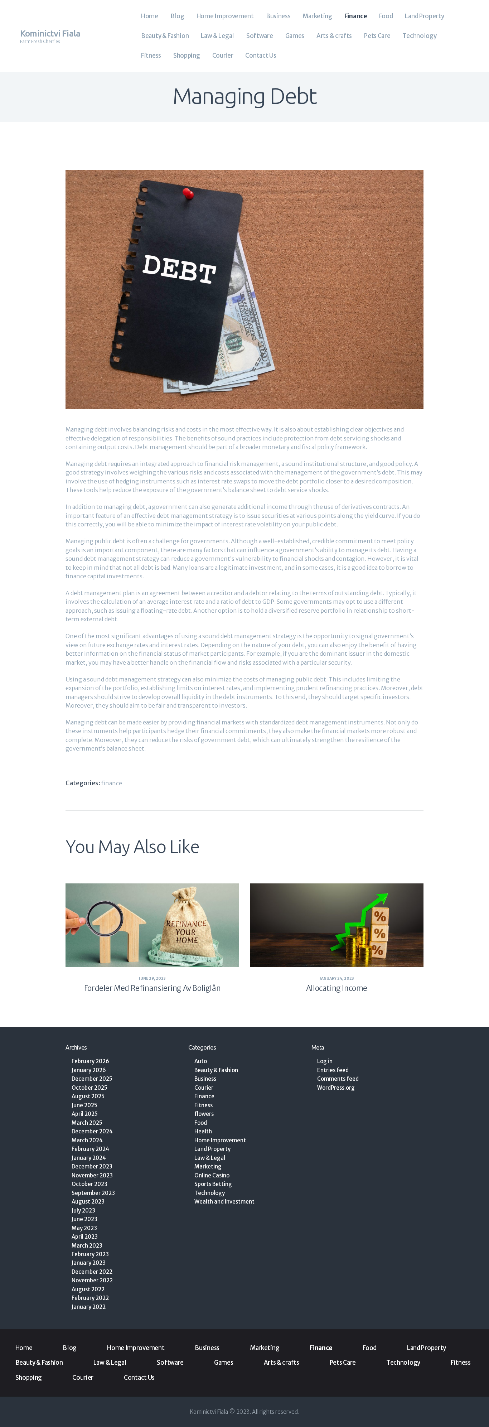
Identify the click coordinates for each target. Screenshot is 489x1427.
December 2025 (92, 1078)
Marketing (208, 1166)
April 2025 (85, 1113)
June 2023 (84, 1219)
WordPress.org (336, 1087)
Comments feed (338, 1078)
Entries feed (333, 1070)
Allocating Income (336, 988)
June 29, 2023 (152, 978)
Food (200, 1122)
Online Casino (211, 1175)
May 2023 (84, 1228)
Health (203, 1131)
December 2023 (92, 1166)
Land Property (212, 1149)
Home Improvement (220, 1140)
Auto (200, 1061)
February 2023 (90, 1254)
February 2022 (90, 1298)
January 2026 (89, 1070)
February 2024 (90, 1149)
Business (205, 1078)
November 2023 (92, 1175)
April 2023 (85, 1236)
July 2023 (83, 1210)
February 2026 (90, 1061)
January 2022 (89, 1306)
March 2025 (87, 1122)
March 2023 (87, 1245)
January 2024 (89, 1157)
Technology (209, 1193)
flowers (204, 1113)
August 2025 (88, 1096)
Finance (111, 783)
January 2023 (89, 1262)
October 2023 (89, 1184)
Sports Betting (213, 1184)
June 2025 (84, 1105)
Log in (325, 1061)
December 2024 (92, 1131)
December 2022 (92, 1271)
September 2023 (93, 1193)
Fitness (203, 1105)
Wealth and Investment (224, 1201)
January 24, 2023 (337, 978)
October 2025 (89, 1087)
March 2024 (87, 1140)
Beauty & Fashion (216, 1070)
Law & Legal (209, 1157)
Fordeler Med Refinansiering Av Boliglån (152, 988)
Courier (203, 1087)
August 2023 (88, 1201)
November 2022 (92, 1280)
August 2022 (88, 1289)
